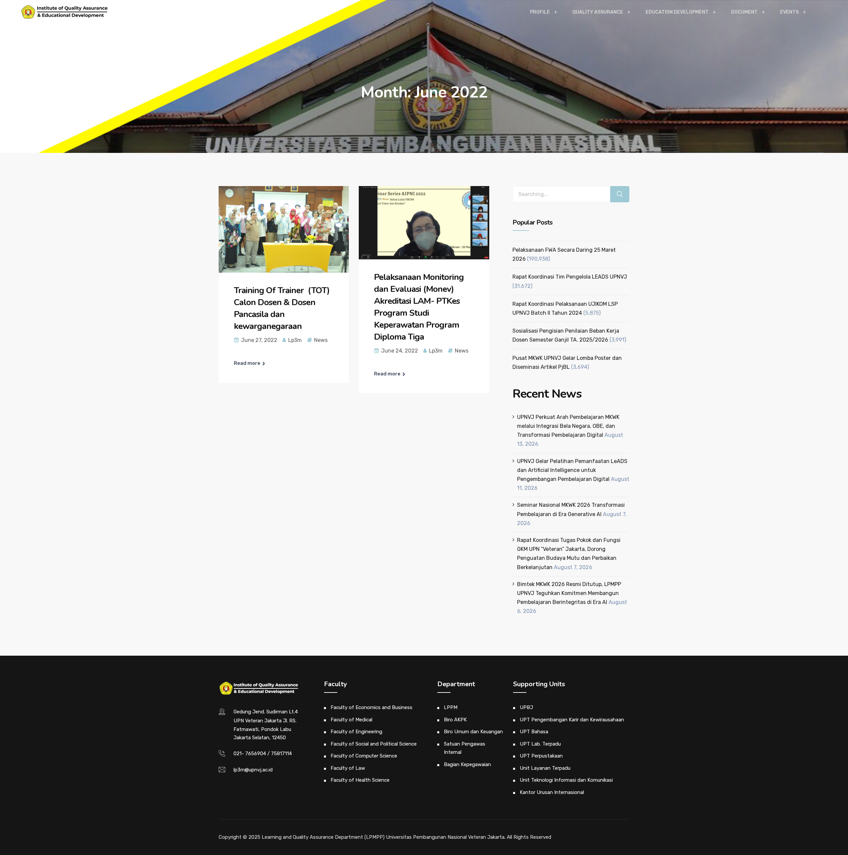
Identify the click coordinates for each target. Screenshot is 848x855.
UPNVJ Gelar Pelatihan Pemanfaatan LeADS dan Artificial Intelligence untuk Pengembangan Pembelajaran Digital (572, 470)
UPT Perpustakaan (541, 756)
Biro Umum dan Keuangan (473, 732)
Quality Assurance (597, 12)
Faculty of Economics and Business (371, 707)
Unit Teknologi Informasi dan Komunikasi (566, 780)
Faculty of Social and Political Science (374, 744)
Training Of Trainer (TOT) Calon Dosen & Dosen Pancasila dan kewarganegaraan (282, 308)
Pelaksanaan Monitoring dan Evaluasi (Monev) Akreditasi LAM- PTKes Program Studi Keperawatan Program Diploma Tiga (419, 307)
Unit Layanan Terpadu (545, 768)
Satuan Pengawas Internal (464, 748)
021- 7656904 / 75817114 (263, 753)
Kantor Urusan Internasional (552, 792)
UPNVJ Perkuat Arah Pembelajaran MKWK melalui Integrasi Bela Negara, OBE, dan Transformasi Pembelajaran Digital (568, 426)
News (321, 340)
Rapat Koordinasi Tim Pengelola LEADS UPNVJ (569, 277)
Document (744, 12)
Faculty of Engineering (356, 732)
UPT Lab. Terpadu (540, 744)
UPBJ (526, 707)
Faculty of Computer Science (364, 756)
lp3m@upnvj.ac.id (253, 770)
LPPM (450, 707)
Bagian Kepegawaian (467, 764)
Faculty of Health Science (360, 780)
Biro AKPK (455, 720)
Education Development (677, 12)
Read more (247, 363)
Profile (540, 12)
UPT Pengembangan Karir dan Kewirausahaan (572, 720)
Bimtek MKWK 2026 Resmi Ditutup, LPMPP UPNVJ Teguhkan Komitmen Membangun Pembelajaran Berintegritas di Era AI (569, 593)
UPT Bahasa (534, 732)
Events (789, 12)
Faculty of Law (348, 768)
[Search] (619, 194)
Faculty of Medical (351, 720)
